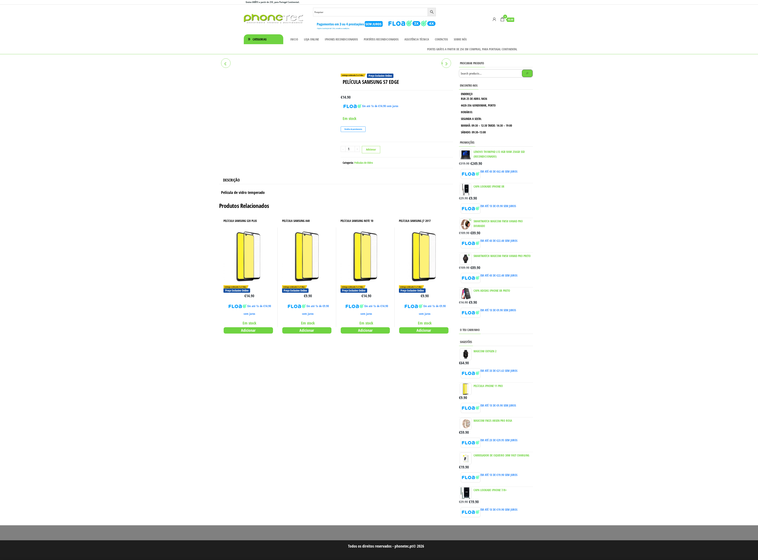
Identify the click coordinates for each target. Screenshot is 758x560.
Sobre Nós (460, 39)
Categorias (259, 39)
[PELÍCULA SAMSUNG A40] (226, 63)
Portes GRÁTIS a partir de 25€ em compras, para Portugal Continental (472, 49)
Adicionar (371, 149)
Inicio (294, 39)
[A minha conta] (494, 19)
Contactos (441, 39)
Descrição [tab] (231, 180)
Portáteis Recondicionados (381, 39)
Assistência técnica (416, 39)
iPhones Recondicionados (341, 39)
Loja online (311, 39)
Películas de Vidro (363, 163)
